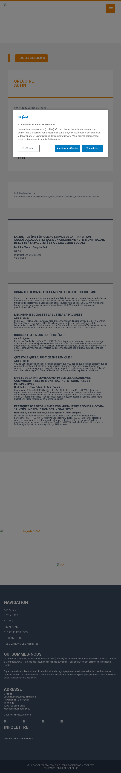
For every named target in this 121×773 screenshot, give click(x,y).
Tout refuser (92, 148)
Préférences (29, 148)
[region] (60, 133)
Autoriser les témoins (67, 148)
